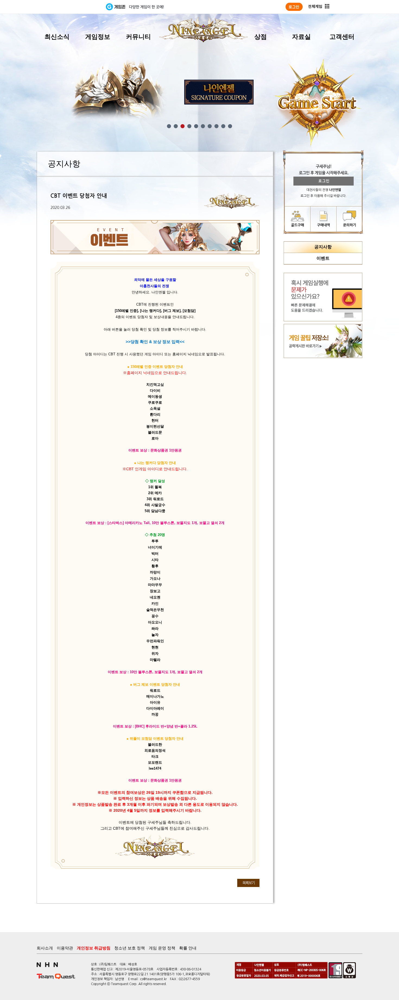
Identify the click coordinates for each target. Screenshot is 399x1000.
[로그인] (294, 7)
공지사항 (323, 246)
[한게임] (83, 7)
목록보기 (248, 883)
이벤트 (323, 258)
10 (230, 126)
